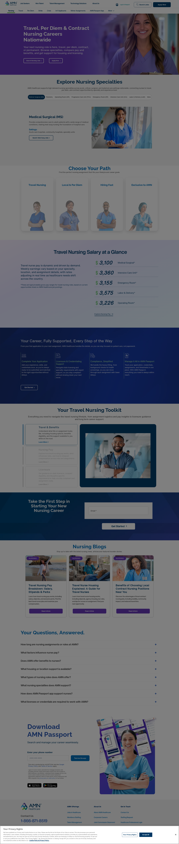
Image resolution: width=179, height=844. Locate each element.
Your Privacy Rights (129, 835)
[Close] (175, 834)
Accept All (145, 835)
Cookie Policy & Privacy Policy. (39, 840)
